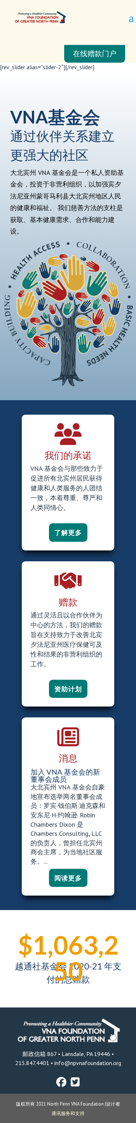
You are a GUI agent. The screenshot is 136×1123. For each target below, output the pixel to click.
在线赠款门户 (94, 53)
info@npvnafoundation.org (87, 1063)
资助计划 (68, 689)
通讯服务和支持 (68, 1113)
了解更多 (68, 532)
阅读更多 (68, 878)
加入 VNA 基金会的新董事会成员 (65, 775)
